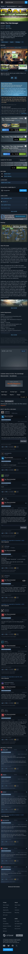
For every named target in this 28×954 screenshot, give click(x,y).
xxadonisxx (7, 411)
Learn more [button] (23, 190)
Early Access (5, 42)
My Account (17, 928)
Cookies (4, 928)
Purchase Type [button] (13, 391)
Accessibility (6, 923)
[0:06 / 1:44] (14, 56)
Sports (11, 42)
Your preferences (13, 375)
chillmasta (6, 546)
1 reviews (6, 577)
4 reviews (6, 711)
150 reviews (6, 611)
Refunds (5, 931)
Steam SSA (5, 907)
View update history (6, 204)
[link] (14, 130)
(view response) (5, 542)
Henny (6, 641)
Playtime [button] (12, 394)
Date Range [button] (4, 394)
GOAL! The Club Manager (15, 149)
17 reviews (13, 547)
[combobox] (15, 2)
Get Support (17, 926)
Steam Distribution (7, 912)
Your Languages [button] (8, 401)
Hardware (17, 910)
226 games (6, 547)
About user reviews (4, 375)
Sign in (2, 73)
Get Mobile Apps (8, 949)
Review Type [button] (4, 391)
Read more (24, 113)
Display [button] (18, 394)
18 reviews (6, 476)
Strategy (18, 42)
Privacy (4, 921)
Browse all (23, 160)
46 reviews (13, 684)
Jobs (16, 907)
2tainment (8, 25)
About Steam (6, 905)
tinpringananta (7, 453)
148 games (6, 684)
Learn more (16, 94)
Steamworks (6, 910)
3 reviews (6, 454)
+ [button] (22, 42)
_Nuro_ (6, 710)
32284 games (7, 413)
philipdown (7, 575)
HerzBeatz (6, 475)
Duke (5, 498)
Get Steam (17, 921)
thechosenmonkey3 (9, 682)
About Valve (17, 905)
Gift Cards (5, 915)
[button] (3, 6)
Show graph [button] (22, 397)
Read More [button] (23, 441)
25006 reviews (14, 413)
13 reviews (6, 499)
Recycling (17, 912)
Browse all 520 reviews (14, 886)
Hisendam (6, 610)
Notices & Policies (7, 926)
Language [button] (22, 391)
